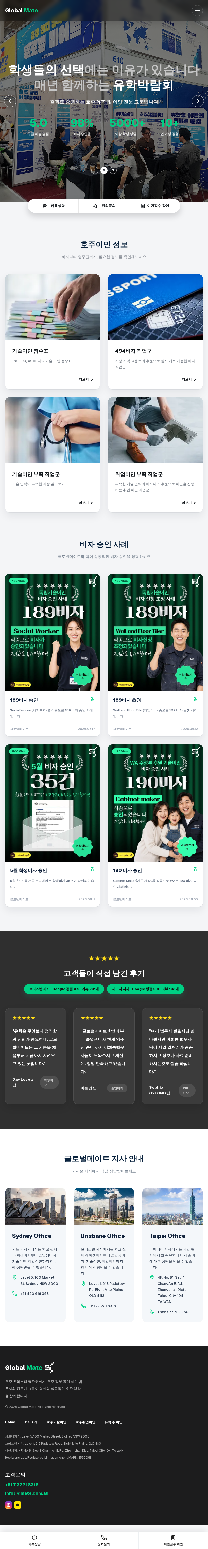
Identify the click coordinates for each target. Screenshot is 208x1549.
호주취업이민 (85, 1422)
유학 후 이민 (114, 1422)
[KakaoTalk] (17, 1505)
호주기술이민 (56, 1422)
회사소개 (31, 1422)
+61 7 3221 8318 (102, 1306)
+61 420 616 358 (34, 1293)
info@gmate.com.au (26, 1493)
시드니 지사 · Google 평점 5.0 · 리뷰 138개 (145, 989)
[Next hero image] (198, 101)
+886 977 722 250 (173, 1312)
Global (21, 10)
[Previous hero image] (10, 101)
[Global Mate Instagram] (8, 1505)
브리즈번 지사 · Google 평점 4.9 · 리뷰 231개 (64, 989)
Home (10, 1422)
